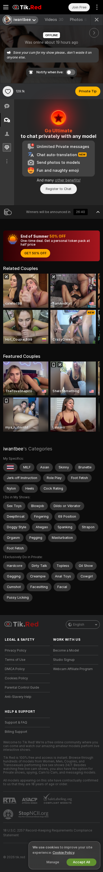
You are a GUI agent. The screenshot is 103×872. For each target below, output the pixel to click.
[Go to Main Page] (32, 7)
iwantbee (13, 448)
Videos (54, 19)
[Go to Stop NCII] (34, 814)
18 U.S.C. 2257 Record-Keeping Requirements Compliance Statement (47, 833)
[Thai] (10, 467)
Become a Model (66, 650)
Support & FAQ (16, 722)
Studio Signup (64, 660)
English (78, 624)
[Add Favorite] (8, 91)
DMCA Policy (15, 669)
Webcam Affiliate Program (73, 669)
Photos (78, 19)
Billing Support (16, 732)
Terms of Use (15, 660)
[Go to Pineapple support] (8, 814)
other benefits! (68, 180)
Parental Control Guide (22, 687)
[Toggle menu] (6, 7)
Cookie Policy (63, 853)
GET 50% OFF (35, 253)
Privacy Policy (15, 650)
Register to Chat (58, 189)
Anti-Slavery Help (18, 697)
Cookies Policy (16, 678)
